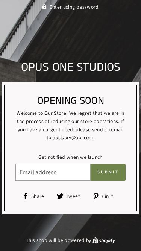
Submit (108, 172)
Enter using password (74, 6)
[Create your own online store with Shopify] (103, 240)
